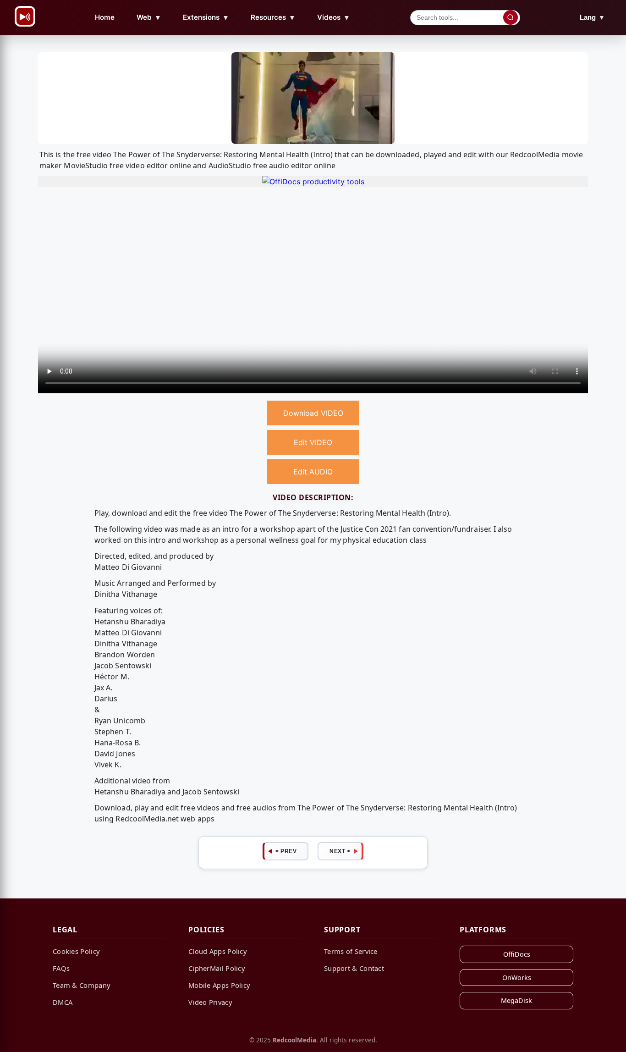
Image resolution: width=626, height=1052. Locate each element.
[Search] (510, 17)
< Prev (286, 851)
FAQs (61, 968)
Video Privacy (210, 1002)
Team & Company (81, 985)
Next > (339, 851)
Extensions (206, 17)
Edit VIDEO (313, 442)
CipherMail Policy (216, 968)
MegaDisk (516, 1000)
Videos (333, 17)
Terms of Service (351, 951)
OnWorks (516, 977)
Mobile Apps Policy (219, 985)
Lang (592, 17)
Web (149, 17)
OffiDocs (516, 954)
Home (105, 17)
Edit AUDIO (313, 471)
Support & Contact (354, 968)
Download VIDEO (313, 413)
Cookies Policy (76, 951)
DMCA (62, 1002)
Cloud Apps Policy (217, 951)
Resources (273, 17)
